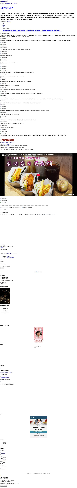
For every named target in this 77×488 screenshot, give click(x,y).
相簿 (3, 23)
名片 (3, 26)
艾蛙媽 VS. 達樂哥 (3, 209)
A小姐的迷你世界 (6, 8)
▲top (1, 259)
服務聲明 (48, 473)
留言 (10, 253)
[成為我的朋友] (6, 372)
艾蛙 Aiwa (2, 247)
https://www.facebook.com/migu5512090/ (7, 142)
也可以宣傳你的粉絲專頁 (4, 212)
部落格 (4, 25)
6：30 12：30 (7, 147)
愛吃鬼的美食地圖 (10, 257)
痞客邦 (8, 253)
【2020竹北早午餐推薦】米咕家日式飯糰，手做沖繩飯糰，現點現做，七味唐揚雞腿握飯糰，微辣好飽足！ (32, 30)
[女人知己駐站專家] (27, 207)
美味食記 (8, 256)
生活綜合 (9, 21)
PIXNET (30, 473)
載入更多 (2, 261)
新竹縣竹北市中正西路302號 (8, 144)
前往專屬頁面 (38, 335)
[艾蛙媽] (10, 207)
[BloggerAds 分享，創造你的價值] (38, 330)
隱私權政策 (44, 473)
